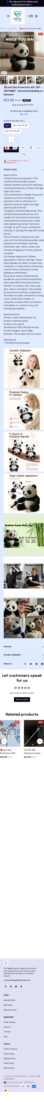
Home (2, 29)
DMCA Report (29, 1082)
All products (12, 29)
